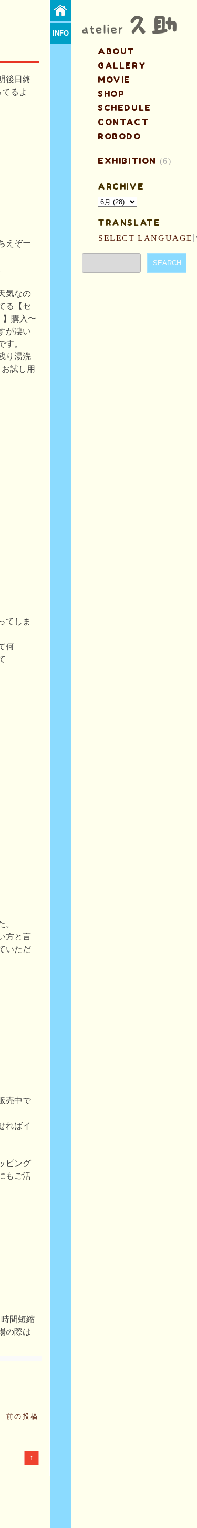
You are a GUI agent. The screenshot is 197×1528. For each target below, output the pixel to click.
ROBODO (119, 136)
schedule (124, 108)
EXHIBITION (127, 161)
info (61, 33)
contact (123, 122)
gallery (122, 65)
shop (111, 93)
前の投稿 (22, 1416)
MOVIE (114, 79)
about (116, 51)
